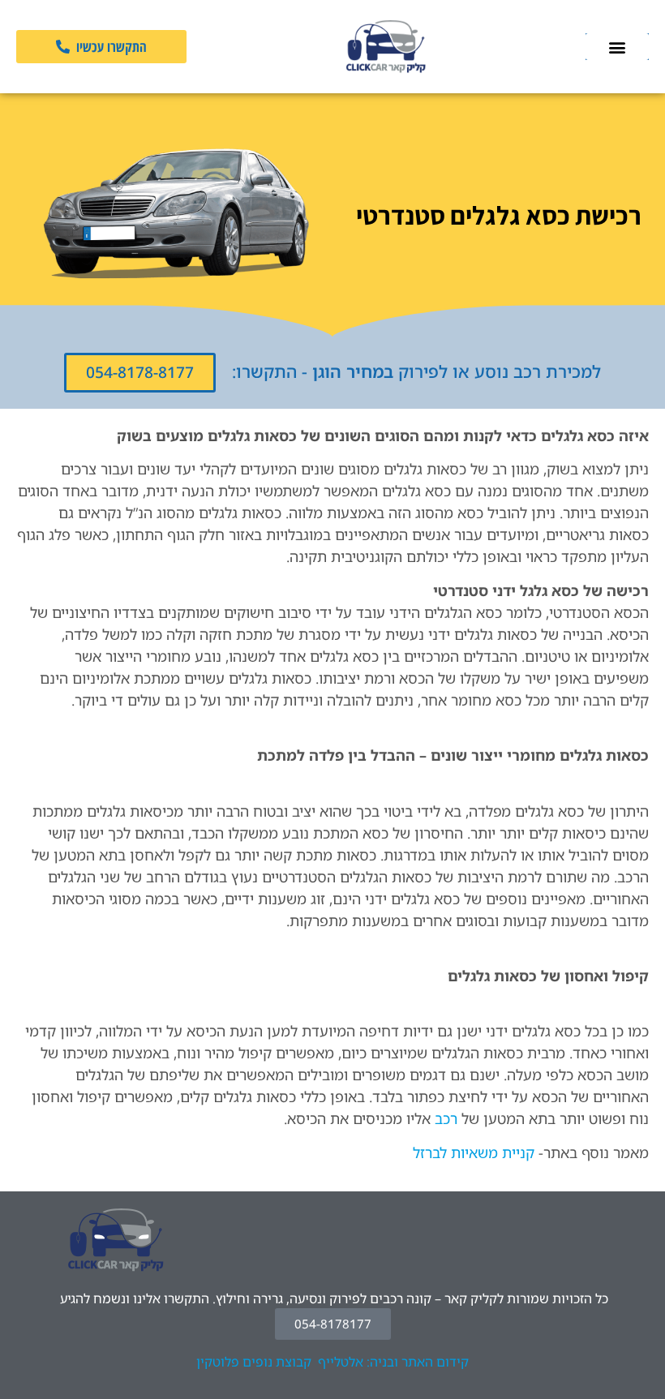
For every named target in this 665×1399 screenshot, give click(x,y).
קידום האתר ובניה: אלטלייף (393, 1362)
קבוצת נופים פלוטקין (253, 1362)
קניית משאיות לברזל (473, 1152)
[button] (617, 46)
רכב (446, 1118)
